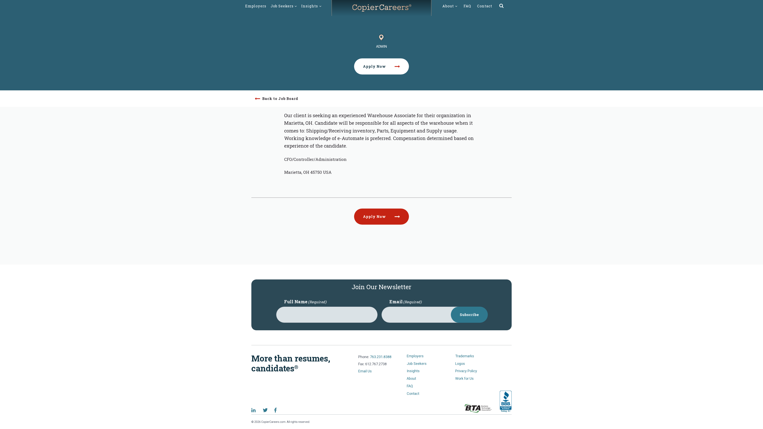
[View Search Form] (501, 6)
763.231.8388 (380, 357)
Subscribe (469, 314)
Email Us (365, 371)
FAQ (467, 6)
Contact (484, 6)
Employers (255, 6)
